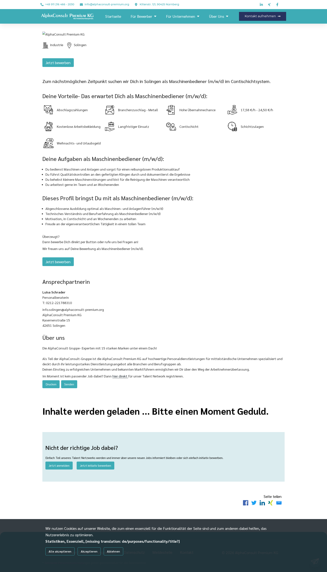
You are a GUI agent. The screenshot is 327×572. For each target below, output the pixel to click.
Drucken (51, 384)
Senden (69, 384)
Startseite (113, 16)
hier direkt (120, 376)
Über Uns (216, 16)
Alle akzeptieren (60, 551)
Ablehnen (113, 551)
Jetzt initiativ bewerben (95, 465)
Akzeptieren (89, 551)
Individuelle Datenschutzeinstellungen (64, 562)
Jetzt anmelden (59, 465)
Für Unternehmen (180, 16)
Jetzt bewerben (58, 62)
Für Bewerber (141, 16)
